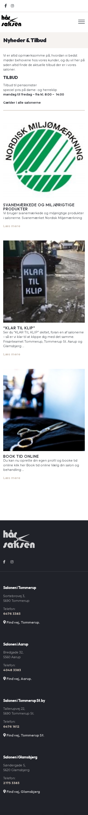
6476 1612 (11, 727)
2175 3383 (11, 783)
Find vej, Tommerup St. (25, 735)
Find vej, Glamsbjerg (23, 791)
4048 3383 (12, 670)
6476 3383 (12, 614)
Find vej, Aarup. (19, 678)
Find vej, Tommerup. (23, 622)
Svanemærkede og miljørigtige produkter (39, 206)
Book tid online (21, 456)
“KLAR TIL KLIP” (19, 327)
